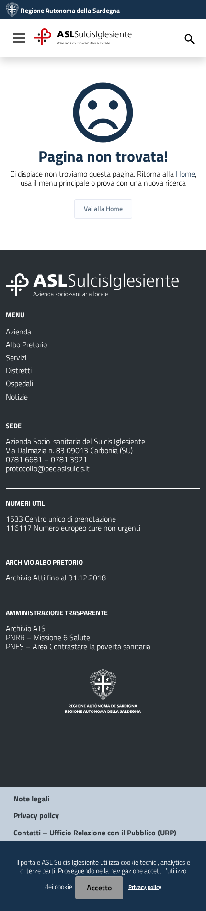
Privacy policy (36, 815)
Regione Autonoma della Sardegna (70, 10)
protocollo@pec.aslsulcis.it (48, 468)
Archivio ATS (26, 628)
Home (185, 173)
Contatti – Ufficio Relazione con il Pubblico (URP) (94, 832)
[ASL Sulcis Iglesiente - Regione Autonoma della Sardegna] (92, 283)
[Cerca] (189, 39)
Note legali (31, 798)
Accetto (99, 887)
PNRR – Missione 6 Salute (48, 637)
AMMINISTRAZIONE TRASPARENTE (57, 613)
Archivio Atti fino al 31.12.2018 (56, 577)
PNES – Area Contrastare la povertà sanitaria (78, 646)
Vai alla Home (103, 208)
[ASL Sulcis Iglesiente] (12, 10)
